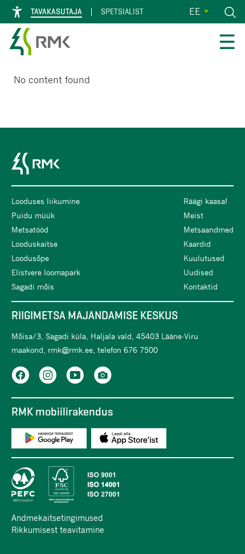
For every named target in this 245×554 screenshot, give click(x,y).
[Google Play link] (49, 440)
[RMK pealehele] (40, 43)
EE (195, 11)
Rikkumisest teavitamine (57, 529)
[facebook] (20, 377)
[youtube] (75, 377)
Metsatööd (29, 229)
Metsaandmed (208, 229)
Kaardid (197, 243)
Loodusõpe (30, 257)
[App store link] (128, 440)
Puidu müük (33, 215)
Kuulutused (203, 257)
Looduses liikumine (45, 200)
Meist (193, 215)
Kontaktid (200, 286)
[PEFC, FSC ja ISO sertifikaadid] (122, 484)
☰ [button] (227, 43)
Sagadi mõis (32, 286)
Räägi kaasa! (205, 200)
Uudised (198, 272)
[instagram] (48, 377)
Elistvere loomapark (45, 272)
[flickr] (102, 377)
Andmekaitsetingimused (57, 517)
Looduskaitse (34, 243)
